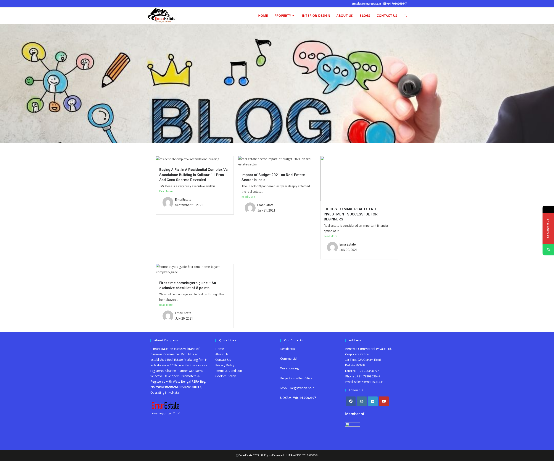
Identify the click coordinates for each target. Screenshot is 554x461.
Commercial (288, 358)
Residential (287, 349)
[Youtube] (384, 401)
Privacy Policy (224, 365)
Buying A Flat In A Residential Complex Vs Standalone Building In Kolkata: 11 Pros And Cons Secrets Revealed (193, 174)
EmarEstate (183, 199)
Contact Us (223, 359)
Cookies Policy (225, 376)
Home (219, 349)
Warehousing (290, 368)
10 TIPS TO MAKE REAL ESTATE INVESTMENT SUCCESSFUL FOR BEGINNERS (351, 214)
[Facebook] (351, 401)
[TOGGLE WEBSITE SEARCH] (405, 16)
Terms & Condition (228, 371)
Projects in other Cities (296, 378)
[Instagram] (362, 401)
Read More (166, 191)
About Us (221, 354)
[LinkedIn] (373, 401)
